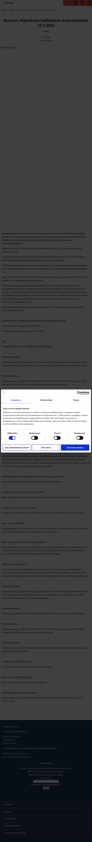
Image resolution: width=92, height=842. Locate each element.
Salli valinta (46, 447)
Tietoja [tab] (76, 400)
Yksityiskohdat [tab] (46, 400)
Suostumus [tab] (16, 400)
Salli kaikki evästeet (75, 447)
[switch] (34, 438)
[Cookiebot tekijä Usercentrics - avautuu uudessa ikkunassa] (78, 393)
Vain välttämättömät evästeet (17, 447)
